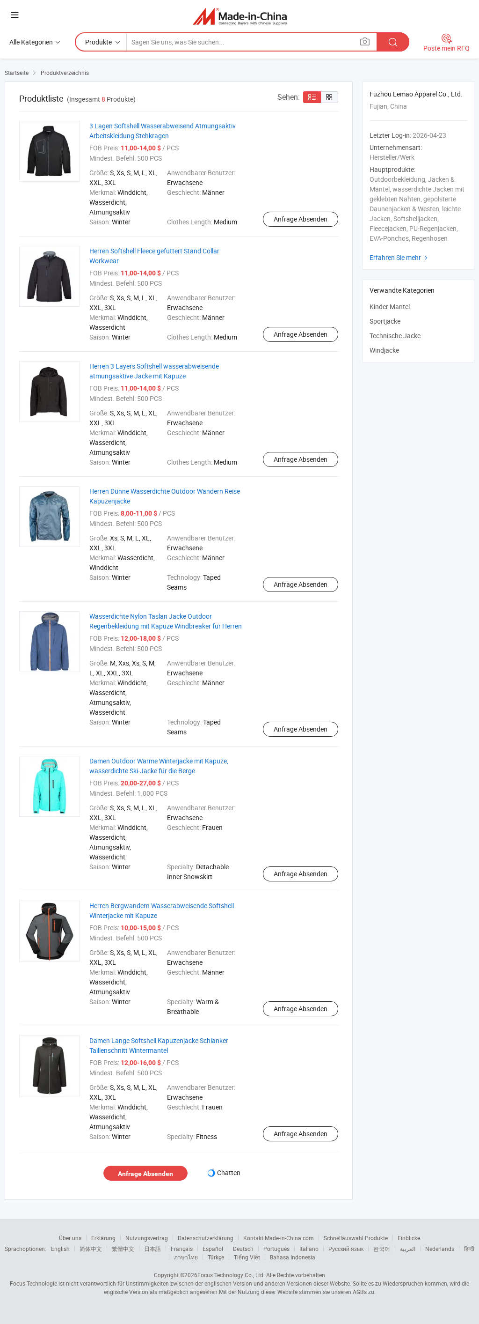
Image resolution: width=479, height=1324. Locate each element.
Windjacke (384, 350)
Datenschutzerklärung (205, 1238)
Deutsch (243, 1248)
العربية (407, 1248)
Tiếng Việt (247, 1257)
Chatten (228, 1172)
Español (213, 1248)
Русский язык (345, 1248)
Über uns (70, 1238)
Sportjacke (385, 321)
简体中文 (91, 1248)
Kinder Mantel (390, 306)
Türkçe (216, 1257)
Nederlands (439, 1248)
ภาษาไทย (186, 1257)
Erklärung (103, 1238)
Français (182, 1248)
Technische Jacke (395, 335)
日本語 (152, 1248)
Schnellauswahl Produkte (356, 1238)
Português (276, 1248)
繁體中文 (123, 1248)
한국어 (381, 1248)
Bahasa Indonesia (292, 1257)
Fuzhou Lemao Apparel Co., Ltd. (416, 93)
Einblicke (409, 1238)
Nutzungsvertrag (146, 1238)
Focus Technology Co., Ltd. (231, 1275)
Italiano (309, 1248)
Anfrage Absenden (300, 219)
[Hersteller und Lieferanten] (240, 16)
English (60, 1248)
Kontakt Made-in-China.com (278, 1238)
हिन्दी (469, 1248)
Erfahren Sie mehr (400, 257)
